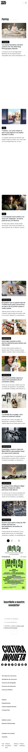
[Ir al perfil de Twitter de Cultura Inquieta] (6, 664)
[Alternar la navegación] (25, 3)
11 (18, 541)
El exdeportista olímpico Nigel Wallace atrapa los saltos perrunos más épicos (13, 488)
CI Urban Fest (6, 710)
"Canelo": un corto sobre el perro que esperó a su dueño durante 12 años (12, 132)
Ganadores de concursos (9, 679)
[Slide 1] (14, 589)
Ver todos (23, 557)
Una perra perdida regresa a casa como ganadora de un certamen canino (12, 380)
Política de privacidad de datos (8, 745)
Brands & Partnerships (8, 723)
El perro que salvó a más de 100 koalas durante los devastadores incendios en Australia (14, 525)
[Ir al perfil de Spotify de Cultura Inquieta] (19, 664)
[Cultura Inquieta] (3, 3)
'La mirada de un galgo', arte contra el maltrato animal (12, 415)
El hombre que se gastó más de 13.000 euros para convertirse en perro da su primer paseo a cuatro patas (13, 305)
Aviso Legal (20, 626)
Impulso (4, 699)
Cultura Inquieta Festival (9, 706)
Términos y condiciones (22, 744)
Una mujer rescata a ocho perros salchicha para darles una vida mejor (14, 343)
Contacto (4, 737)
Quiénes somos (6, 720)
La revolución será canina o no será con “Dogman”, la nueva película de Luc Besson (13, 218)
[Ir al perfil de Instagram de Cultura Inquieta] (9, 664)
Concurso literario (7, 689)
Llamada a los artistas (8, 733)
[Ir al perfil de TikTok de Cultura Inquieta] (12, 664)
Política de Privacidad (10, 628)
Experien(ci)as (6, 703)
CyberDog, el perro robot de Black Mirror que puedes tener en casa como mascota (13, 451)
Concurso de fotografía (9, 683)
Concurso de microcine (9, 686)
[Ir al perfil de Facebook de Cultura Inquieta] (2, 664)
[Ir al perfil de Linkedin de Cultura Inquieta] (25, 664)
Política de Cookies (16, 744)
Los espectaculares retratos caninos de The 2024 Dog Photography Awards (12, 47)
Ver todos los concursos (9, 676)
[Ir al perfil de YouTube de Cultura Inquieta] (15, 664)
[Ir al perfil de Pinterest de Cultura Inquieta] (22, 664)
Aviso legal (3, 744)
